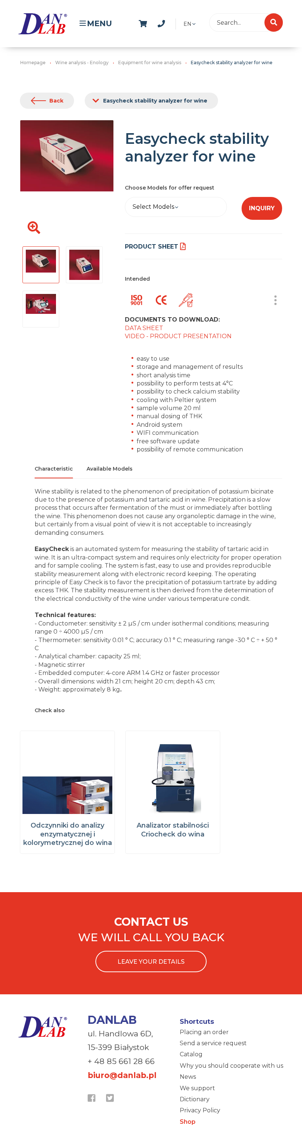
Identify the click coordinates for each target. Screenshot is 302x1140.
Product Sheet (151, 246)
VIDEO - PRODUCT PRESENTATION (178, 336)
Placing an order (204, 1032)
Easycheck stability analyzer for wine (155, 100)
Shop (188, 1121)
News (188, 1076)
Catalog (191, 1054)
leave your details (151, 961)
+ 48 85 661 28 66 (121, 1061)
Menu (99, 23)
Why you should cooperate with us (231, 1065)
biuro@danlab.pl (122, 1075)
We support (197, 1088)
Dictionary (195, 1099)
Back (56, 100)
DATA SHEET (144, 328)
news (181, 22)
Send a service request (213, 1043)
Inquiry (262, 208)
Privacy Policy (200, 1110)
